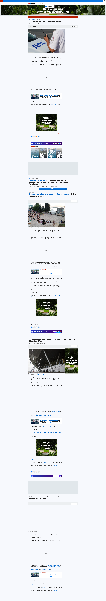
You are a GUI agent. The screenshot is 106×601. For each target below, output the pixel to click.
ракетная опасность (34, 569)
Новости (30, 19)
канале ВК (44, 109)
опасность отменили (46, 413)
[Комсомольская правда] (33, 3)
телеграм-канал (54, 104)
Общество (30, 178)
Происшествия (33, 19)
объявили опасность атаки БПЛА (45, 414)
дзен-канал (54, 111)
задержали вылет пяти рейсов (54, 566)
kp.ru (60, 133)
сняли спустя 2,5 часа (46, 569)
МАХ (32, 106)
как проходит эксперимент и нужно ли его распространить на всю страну (50, 96)
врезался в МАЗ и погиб (55, 90)
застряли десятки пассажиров (47, 426)
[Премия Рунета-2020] (41, 3)
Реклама (70, 3)
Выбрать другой (50, 6)
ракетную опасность (56, 411)
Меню (1, 1)
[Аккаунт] (104, 1)
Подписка (75, 3)
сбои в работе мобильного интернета (53, 565)
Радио (66, 3)
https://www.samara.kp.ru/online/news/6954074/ (43, 415)
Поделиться (74, 26)
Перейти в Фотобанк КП (41, 374)
